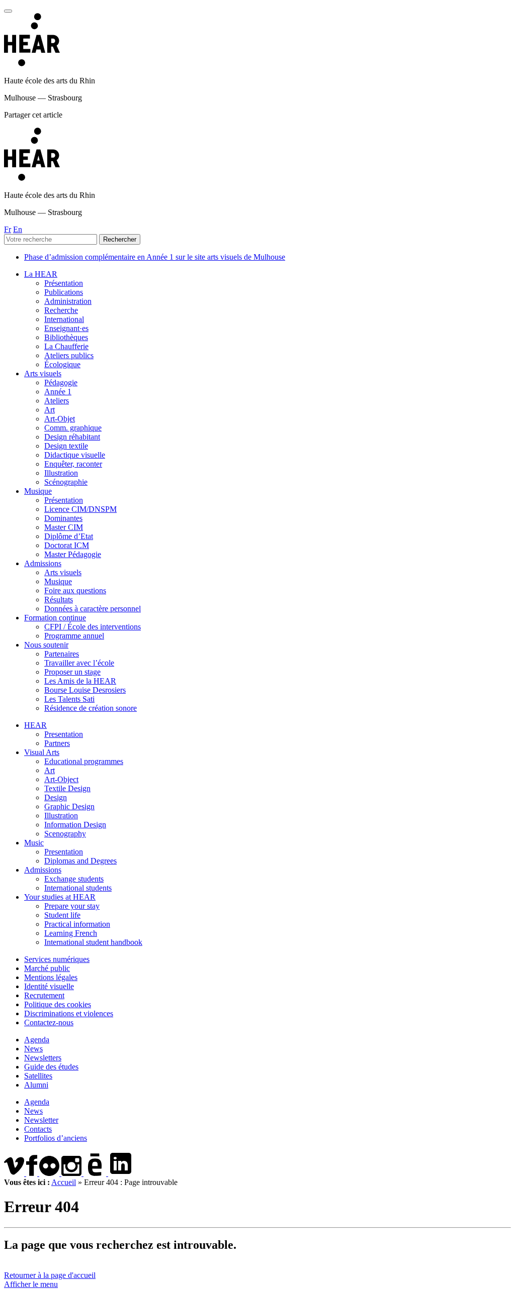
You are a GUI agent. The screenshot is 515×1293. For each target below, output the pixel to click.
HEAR (35, 725)
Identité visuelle (49, 986)
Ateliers (56, 400)
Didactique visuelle (74, 455)
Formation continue (55, 617)
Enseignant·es (66, 328)
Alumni (36, 1085)
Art (49, 409)
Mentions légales (50, 977)
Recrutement (44, 995)
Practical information (77, 924)
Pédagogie (60, 382)
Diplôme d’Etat (68, 536)
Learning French (70, 933)
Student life (62, 915)
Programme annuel (74, 635)
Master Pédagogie (72, 554)
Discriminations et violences (68, 1013)
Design (55, 797)
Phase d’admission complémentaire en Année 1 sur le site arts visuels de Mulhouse (154, 257)
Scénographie (66, 482)
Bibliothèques (66, 337)
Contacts (38, 1129)
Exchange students (74, 879)
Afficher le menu (31, 1284)
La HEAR (40, 274)
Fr (7, 229)
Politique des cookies (57, 1004)
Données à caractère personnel (92, 608)
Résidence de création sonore (90, 708)
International (64, 319)
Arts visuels (42, 373)
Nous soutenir (46, 644)
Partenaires (61, 654)
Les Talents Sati (69, 699)
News (33, 1048)
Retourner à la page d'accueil (50, 1275)
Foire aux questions (75, 590)
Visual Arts (41, 752)
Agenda (36, 1039)
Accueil (63, 1182)
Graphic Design (69, 806)
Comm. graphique (73, 427)
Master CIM (63, 527)
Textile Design (67, 788)
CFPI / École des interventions (92, 626)
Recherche (61, 310)
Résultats (58, 599)
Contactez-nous (48, 1022)
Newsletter (41, 1120)
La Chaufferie (66, 346)
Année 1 (57, 391)
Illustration (61, 473)
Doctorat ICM (66, 545)
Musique (38, 491)
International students (78, 888)
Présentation (63, 283)
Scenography (65, 833)
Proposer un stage (72, 672)
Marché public (47, 968)
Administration (68, 301)
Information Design (75, 824)
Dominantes (63, 518)
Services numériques (57, 959)
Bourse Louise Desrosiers (85, 690)
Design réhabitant (72, 437)
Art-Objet (59, 418)
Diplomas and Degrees (80, 860)
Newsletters (42, 1057)
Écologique (62, 364)
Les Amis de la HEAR (80, 681)
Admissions (42, 563)
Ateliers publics (69, 355)
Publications (63, 292)
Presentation (63, 734)
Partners (57, 743)
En (17, 229)
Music (34, 842)
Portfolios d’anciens (55, 1138)
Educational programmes (83, 761)
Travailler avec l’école (79, 663)
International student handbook (93, 942)
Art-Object (61, 779)
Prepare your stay (72, 906)
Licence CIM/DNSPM (80, 509)
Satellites (38, 1075)
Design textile (66, 446)
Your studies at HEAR (60, 897)
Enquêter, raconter (73, 464)
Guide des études (51, 1066)
